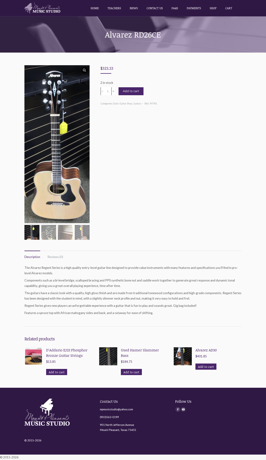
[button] (84, 70)
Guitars (137, 103)
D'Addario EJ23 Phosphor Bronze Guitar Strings (66, 352)
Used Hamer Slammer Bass (140, 352)
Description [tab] (32, 257)
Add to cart (131, 91)
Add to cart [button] (57, 372)
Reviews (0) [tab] (55, 257)
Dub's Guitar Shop (122, 103)
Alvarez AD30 (206, 349)
